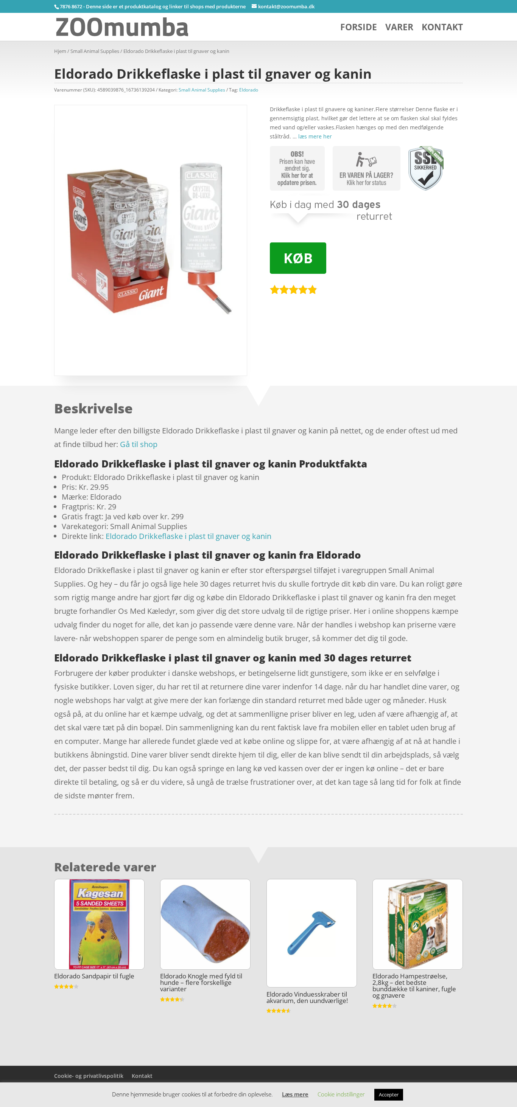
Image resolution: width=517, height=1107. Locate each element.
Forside (358, 28)
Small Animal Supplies (94, 51)
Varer (399, 28)
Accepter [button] (389, 1094)
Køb (298, 258)
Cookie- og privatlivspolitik (88, 1075)
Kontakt (442, 28)
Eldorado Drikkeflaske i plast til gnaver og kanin (188, 536)
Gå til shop (138, 444)
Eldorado (248, 90)
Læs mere (295, 1094)
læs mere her (315, 136)
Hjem (60, 51)
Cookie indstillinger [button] (341, 1094)
